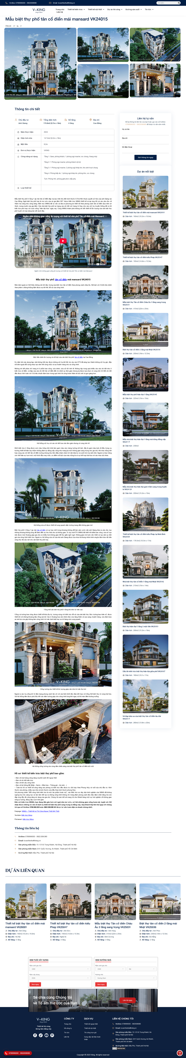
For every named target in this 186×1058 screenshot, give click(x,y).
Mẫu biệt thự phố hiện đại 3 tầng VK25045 (140, 394)
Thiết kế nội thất (95, 9)
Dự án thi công (113, 9)
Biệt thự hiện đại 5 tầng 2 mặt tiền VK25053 (140, 626)
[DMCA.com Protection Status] (118, 1048)
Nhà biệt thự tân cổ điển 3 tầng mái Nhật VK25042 (143, 582)
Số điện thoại (127, 147)
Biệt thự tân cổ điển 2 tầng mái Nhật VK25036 (141, 350)
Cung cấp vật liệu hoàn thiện (92, 1038)
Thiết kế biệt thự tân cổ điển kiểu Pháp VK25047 (142, 257)
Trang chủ (60, 9)
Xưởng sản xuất (133, 9)
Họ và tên (125, 129)
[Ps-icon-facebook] (35, 1035)
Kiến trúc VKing (28, 819)
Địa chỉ (124, 138)
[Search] (179, 2)
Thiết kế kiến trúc (75, 9)
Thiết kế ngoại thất (91, 1024)
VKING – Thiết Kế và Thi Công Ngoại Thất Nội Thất (40, 811)
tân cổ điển (61, 279)
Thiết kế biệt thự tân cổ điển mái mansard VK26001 (144, 212)
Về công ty (68, 1028)
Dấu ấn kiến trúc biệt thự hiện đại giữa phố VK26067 (144, 671)
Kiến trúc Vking (26, 815)
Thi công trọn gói (90, 1032)
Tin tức (148, 9)
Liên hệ (60, 12)
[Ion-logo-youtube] (46, 1035)
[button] (127, 1000)
